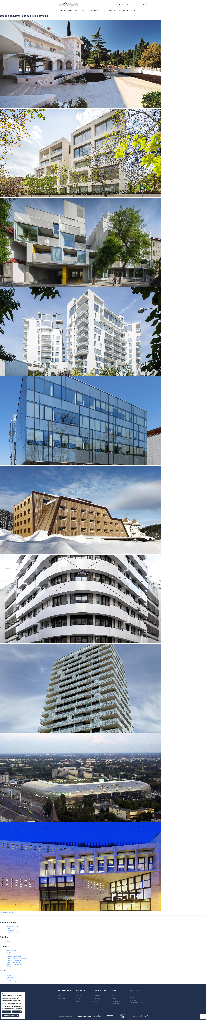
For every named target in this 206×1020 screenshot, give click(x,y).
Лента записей (11, 977)
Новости (125, 10)
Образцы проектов (114, 10)
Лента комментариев (13, 979)
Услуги (78, 1001)
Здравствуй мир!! (12, 926)
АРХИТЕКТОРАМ (79, 10)
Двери (9, 952)
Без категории (11, 950)
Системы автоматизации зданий (17, 958)
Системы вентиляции (13, 962)
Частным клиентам (66, 10)
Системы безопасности (14, 960)
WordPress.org (11, 981)
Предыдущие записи (6, 912)
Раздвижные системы (14, 956)
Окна (8, 954)
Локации (114, 998)
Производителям (93, 10)
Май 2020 (10, 941)
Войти (9, 975)
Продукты (61, 995)
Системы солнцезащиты (14, 964)
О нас (103, 10)
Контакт (133, 10)
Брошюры (61, 998)
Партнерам (10, 930)
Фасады (9, 966)
